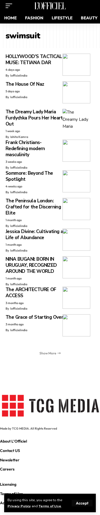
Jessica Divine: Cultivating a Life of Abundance (34, 234)
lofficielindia (18, 75)
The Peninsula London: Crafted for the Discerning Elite (33, 207)
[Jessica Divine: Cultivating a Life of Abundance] (76, 240)
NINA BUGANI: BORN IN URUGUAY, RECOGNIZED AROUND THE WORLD (31, 265)
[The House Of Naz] (76, 92)
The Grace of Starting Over (34, 317)
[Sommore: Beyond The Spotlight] (76, 181)
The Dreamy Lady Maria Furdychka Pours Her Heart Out (34, 118)
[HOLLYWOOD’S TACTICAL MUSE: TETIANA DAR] (76, 65)
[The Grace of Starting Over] (76, 325)
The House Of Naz (25, 84)
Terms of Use (50, 506)
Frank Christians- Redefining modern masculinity (25, 148)
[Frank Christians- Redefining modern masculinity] (76, 151)
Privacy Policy (19, 506)
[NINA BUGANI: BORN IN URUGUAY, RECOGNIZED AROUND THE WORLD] (76, 267)
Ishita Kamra (19, 137)
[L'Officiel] (50, 6)
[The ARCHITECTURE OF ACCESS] (76, 298)
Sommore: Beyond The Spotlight (29, 176)
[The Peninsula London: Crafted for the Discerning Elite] (76, 209)
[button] (82, 503)
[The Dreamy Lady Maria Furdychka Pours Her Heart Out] (76, 120)
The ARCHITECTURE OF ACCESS (31, 292)
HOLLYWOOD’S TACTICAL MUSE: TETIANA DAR (34, 59)
